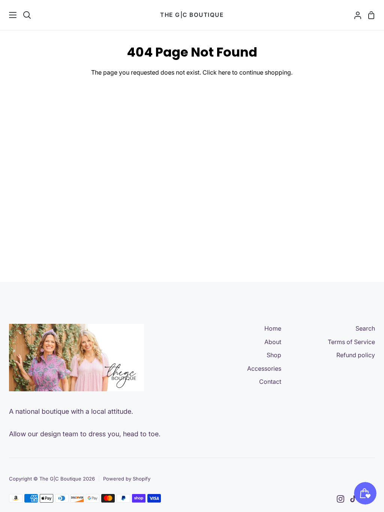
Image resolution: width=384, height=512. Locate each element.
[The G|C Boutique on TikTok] (353, 499)
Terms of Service (351, 342)
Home (272, 328)
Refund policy (355, 355)
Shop (274, 355)
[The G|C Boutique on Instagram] (340, 499)
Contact (270, 381)
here (224, 72)
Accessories (264, 368)
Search (365, 328)
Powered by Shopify (126, 479)
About (272, 342)
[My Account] (355, 15)
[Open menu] (8, 15)
